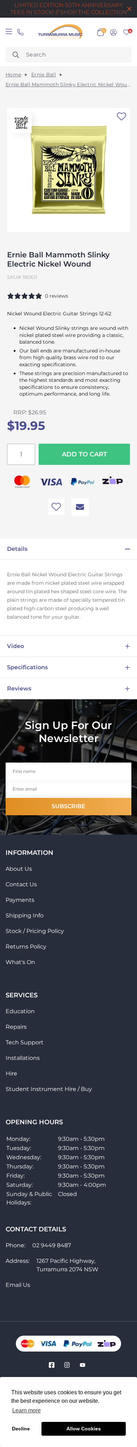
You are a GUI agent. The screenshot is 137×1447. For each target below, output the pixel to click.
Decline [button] (21, 1428)
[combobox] (68, 55)
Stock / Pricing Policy (35, 931)
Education (20, 1011)
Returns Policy (26, 946)
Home (13, 75)
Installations (23, 1058)
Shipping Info (25, 915)
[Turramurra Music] (59, 32)
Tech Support (25, 1042)
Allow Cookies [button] (83, 1428)
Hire (11, 1073)
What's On (20, 962)
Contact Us (21, 884)
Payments (20, 900)
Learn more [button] (26, 1410)
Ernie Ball (43, 75)
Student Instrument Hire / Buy (49, 1089)
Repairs (16, 1026)
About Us (19, 868)
